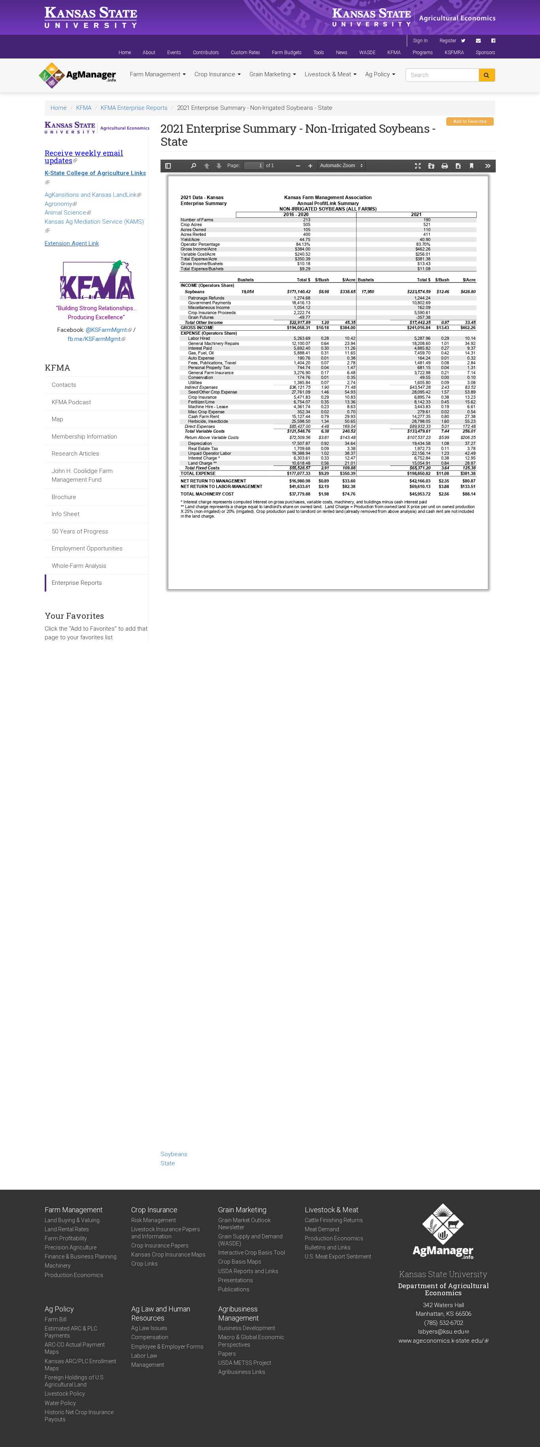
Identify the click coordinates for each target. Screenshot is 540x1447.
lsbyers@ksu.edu (443, 1331)
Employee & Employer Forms (167, 1346)
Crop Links (144, 1263)
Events (174, 52)
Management (147, 1365)
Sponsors (485, 52)
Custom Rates (245, 52)
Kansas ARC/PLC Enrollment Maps (80, 1365)
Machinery (58, 1265)
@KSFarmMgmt (109, 329)
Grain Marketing (270, 74)
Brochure (64, 497)
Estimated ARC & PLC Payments (71, 1332)
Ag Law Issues (149, 1328)
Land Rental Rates (67, 1229)
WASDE (367, 52)
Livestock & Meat (329, 74)
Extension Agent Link (72, 243)
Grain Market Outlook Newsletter (244, 1223)
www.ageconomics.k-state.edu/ (443, 1340)
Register (448, 40)
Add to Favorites (470, 121)
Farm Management (156, 74)
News (341, 52)
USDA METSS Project (244, 1363)
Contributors (206, 52)
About (149, 52)
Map (57, 419)
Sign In (420, 40)
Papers (227, 1354)
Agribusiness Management (238, 1313)
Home (125, 52)
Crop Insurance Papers (160, 1245)
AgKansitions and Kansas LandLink (93, 194)
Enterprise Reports (77, 582)
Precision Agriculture (70, 1247)
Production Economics (74, 1275)
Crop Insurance (215, 74)
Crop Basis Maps (239, 1262)
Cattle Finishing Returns (334, 1220)
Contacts (64, 384)
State (167, 1163)
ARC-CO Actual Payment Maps (75, 1348)
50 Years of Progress (80, 531)
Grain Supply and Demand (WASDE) (250, 1240)
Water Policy (60, 1403)
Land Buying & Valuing (72, 1220)
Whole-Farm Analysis (79, 565)
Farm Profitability (66, 1238)
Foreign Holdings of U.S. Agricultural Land (75, 1381)
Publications (233, 1289)
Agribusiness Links (241, 1372)
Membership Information (84, 436)
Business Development (246, 1328)
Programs (423, 52)
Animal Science (68, 212)
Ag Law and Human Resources (160, 1313)
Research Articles (75, 453)
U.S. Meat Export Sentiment (338, 1256)
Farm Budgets (287, 52)
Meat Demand (322, 1229)
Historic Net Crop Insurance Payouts (79, 1416)
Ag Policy (378, 74)
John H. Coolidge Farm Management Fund (82, 475)
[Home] (77, 75)
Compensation (149, 1337)
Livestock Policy (65, 1393)
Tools (318, 52)
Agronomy (61, 203)
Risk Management (153, 1220)
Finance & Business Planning (81, 1256)
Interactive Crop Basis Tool (251, 1252)
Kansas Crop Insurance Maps (168, 1254)
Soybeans (173, 1154)
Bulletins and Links (328, 1247)
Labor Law (144, 1356)
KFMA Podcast (71, 402)
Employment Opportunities (87, 548)
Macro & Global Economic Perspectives (251, 1340)
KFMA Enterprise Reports (134, 107)
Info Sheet (65, 514)
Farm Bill (55, 1319)
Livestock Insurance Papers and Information (165, 1233)
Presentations (235, 1280)
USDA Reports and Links (248, 1271)
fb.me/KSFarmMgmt (96, 339)
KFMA (394, 52)
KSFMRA (454, 52)
